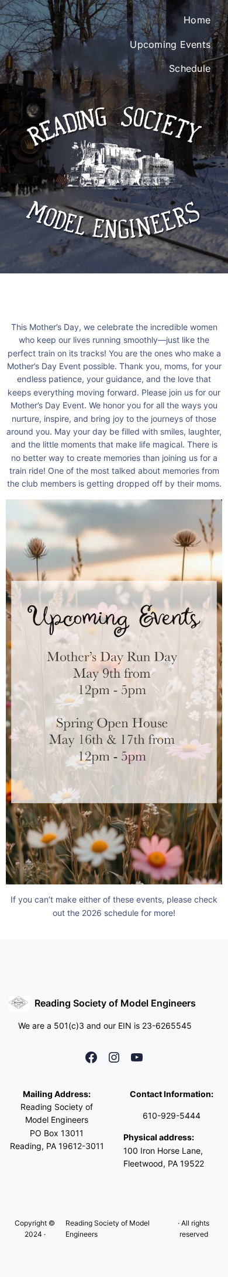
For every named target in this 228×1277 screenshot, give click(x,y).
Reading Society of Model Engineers (115, 1003)
